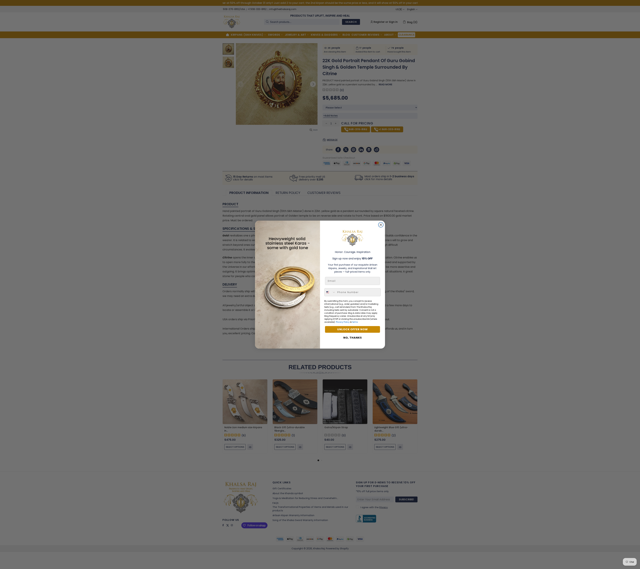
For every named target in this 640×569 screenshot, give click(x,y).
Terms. (355, 322)
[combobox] (330, 292)
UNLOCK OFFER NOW (352, 329)
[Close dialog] (380, 224)
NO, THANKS (352, 338)
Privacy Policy (343, 322)
